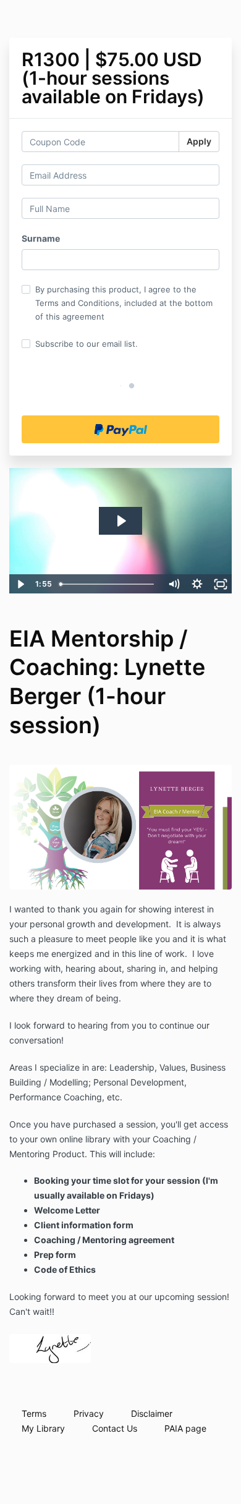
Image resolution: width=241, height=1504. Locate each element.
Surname (41, 238)
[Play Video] (20, 584)
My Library (43, 1428)
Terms (34, 1413)
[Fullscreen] (220, 584)
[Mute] (173, 584)
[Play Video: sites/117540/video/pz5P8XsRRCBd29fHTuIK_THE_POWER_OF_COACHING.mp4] (121, 521)
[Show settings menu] (197, 584)
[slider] (108, 584)
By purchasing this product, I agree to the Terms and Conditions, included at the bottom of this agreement (124, 302)
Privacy (89, 1413)
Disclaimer (151, 1413)
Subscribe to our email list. (86, 344)
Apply (199, 141)
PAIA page (185, 1428)
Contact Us (114, 1428)
